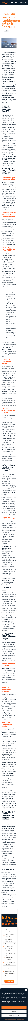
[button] (26, 990)
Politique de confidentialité (10, 1019)
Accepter (14, 1007)
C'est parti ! (9, 981)
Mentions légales (20, 1019)
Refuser (14, 1011)
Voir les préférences (14, 1015)
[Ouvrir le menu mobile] (12, 2)
